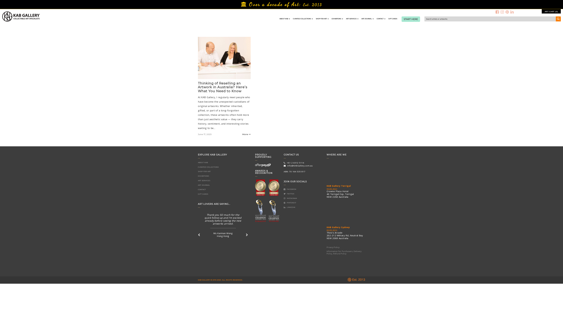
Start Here (411, 19)
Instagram (291, 198)
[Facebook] (497, 12)
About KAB (284, 19)
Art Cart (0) (551, 11)
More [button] (245, 134)
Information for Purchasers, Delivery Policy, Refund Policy (344, 252)
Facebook (291, 189)
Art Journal (366, 19)
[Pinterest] (507, 12)
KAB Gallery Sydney (338, 227)
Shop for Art (321, 19)
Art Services (351, 19)
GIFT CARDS (392, 19)
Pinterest (291, 203)
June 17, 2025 (205, 134)
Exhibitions (337, 19)
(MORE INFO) (332, 189)
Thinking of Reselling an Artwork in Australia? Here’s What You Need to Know (222, 87)
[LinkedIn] (512, 12)
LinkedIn (290, 207)
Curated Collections (302, 19)
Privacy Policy (333, 247)
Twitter (290, 194)
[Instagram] (502, 12)
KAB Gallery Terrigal (339, 185)
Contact (380, 19)
